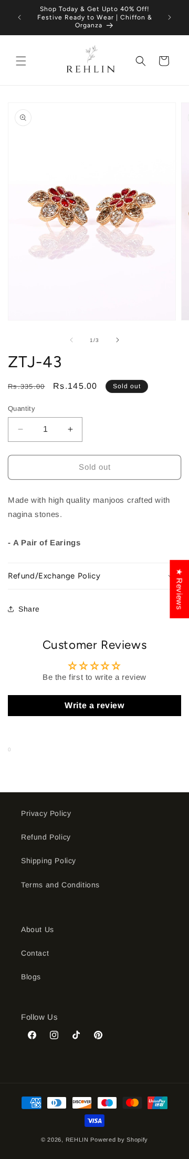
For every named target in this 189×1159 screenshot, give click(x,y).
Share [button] (29, 609)
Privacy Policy (46, 813)
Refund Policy (46, 837)
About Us (37, 929)
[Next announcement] (169, 17)
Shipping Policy (48, 860)
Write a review (94, 705)
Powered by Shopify (119, 1139)
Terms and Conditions (60, 885)
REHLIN (77, 1139)
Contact (35, 953)
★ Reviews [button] (179, 589)
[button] (21, 61)
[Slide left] (71, 339)
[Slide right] (117, 339)
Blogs (31, 976)
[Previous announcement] (19, 17)
